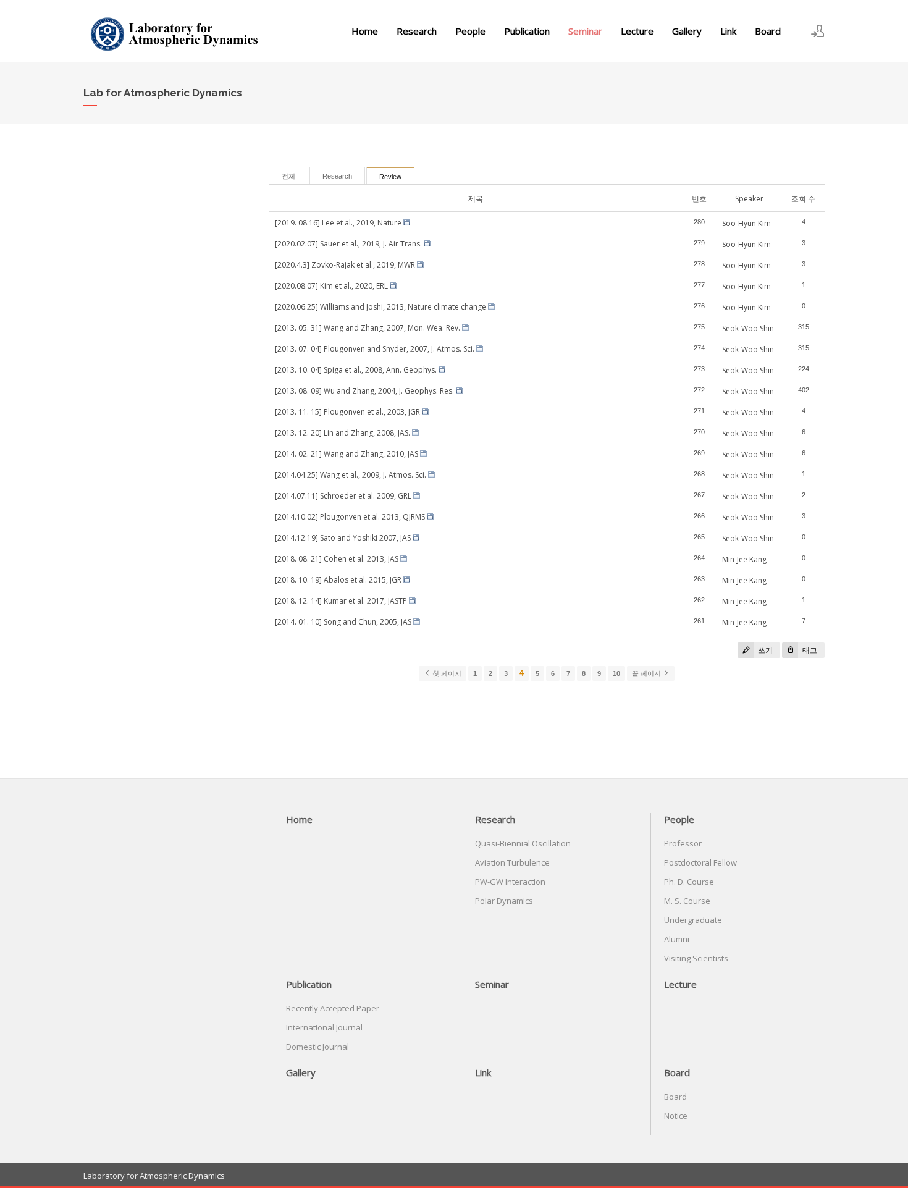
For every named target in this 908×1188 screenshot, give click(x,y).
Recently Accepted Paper (332, 1008)
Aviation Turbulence (512, 862)
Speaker (749, 198)
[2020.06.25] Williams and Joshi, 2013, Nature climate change (380, 306)
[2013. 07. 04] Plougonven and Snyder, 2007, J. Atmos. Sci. (374, 348)
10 (616, 673)
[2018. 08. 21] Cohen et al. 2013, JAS (336, 559)
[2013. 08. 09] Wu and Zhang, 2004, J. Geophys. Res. (364, 390)
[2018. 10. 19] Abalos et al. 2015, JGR (338, 580)
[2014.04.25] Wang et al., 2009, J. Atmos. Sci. (350, 475)
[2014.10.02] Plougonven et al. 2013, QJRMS (350, 517)
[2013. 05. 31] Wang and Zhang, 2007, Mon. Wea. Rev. (367, 327)
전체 (288, 176)
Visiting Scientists (696, 958)
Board (768, 31)
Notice (675, 1115)
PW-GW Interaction (510, 881)
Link (728, 31)
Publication (527, 31)
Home (364, 31)
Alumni (676, 939)
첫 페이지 (446, 673)
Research (417, 31)
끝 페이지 (647, 673)
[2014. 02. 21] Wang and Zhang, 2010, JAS (346, 454)
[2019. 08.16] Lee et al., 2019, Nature (338, 222)
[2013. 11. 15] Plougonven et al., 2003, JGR (347, 412)
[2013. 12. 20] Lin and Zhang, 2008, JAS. (342, 433)
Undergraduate (693, 919)
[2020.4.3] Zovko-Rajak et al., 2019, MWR (345, 264)
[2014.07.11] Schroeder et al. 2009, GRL (343, 496)
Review (390, 176)
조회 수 (803, 198)
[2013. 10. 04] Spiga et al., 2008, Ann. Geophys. (356, 369)
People (470, 31)
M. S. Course (687, 900)
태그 (809, 650)
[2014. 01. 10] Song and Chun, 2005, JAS (343, 622)
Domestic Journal (317, 1046)
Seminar (585, 31)
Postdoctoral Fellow (700, 862)
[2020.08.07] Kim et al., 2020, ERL (331, 285)
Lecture (637, 31)
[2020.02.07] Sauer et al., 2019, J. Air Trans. (348, 243)
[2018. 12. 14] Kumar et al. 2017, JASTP (341, 601)
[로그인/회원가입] (818, 31)
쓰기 (764, 650)
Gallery (687, 31)
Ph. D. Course (689, 881)
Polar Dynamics (504, 900)
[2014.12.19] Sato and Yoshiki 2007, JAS (343, 538)
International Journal (324, 1027)
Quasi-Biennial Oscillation (523, 843)
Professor (683, 843)
